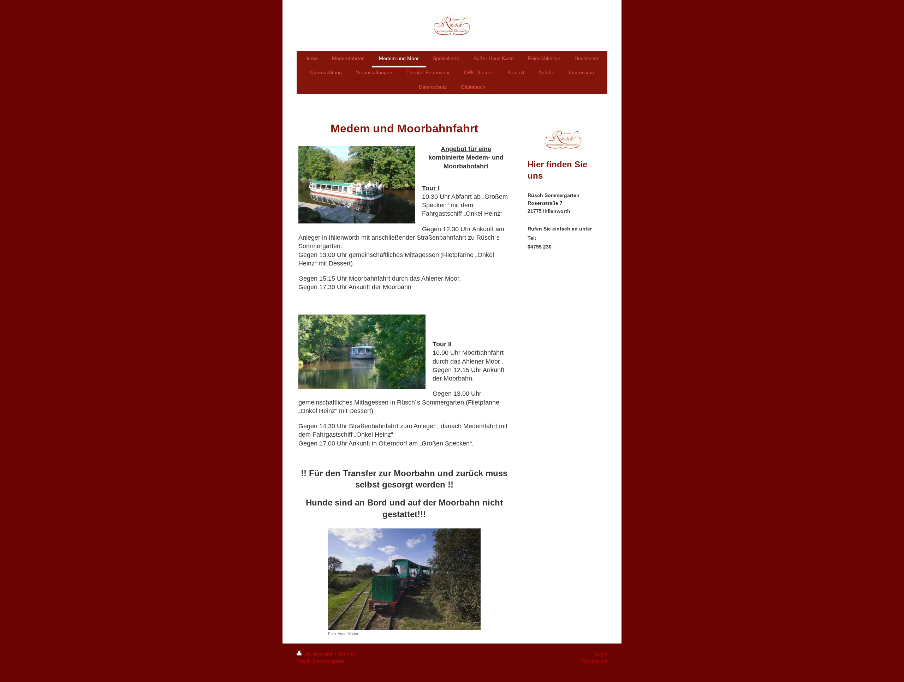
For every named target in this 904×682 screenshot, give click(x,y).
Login (601, 654)
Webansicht (594, 661)
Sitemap (347, 654)
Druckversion (319, 654)
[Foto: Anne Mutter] (404, 579)
